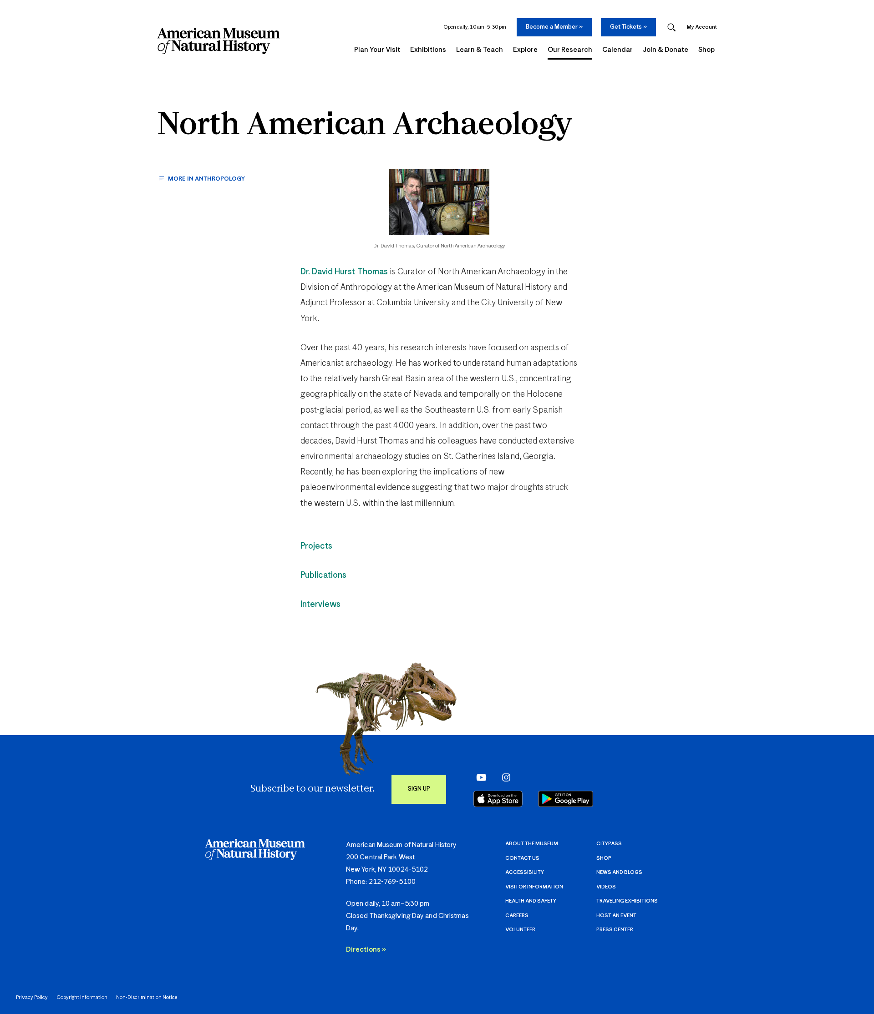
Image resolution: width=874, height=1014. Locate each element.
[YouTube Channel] (479, 777)
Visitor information (534, 886)
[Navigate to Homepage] (218, 41)
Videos (606, 886)
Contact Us (522, 858)
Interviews (320, 604)
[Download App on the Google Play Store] (565, 799)
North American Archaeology (365, 126)
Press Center (614, 929)
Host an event (616, 915)
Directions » (366, 949)
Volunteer (520, 929)
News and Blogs (619, 872)
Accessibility (524, 872)
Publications (323, 575)
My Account (702, 27)
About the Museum (531, 843)
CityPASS (609, 843)
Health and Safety (530, 900)
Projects (316, 546)
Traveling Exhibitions (627, 900)
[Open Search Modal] (671, 27)
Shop (603, 858)
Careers (516, 915)
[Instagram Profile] (503, 777)
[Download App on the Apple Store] (498, 799)
